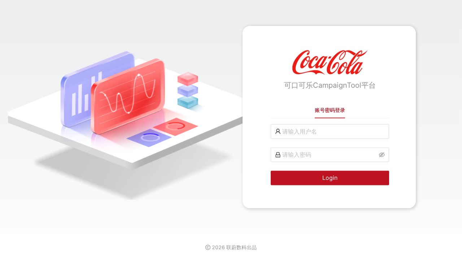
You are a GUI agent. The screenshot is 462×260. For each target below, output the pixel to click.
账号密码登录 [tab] (330, 110)
